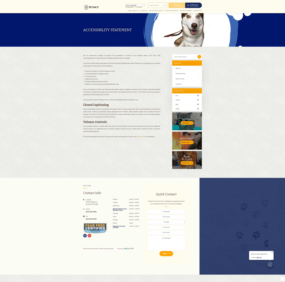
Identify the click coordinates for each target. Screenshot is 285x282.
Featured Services (180, 73)
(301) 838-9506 (178, 6)
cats (177, 95)
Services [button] (144, 10)
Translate (139, 7)
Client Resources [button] (171, 10)
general (178, 100)
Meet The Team (180, 79)
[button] (270, 264)
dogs (177, 104)
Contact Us (197, 10)
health (177, 108)
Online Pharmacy (186, 10)
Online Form (185, 142)
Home (130, 10)
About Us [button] (135, 10)
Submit (164, 253)
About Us (178, 68)
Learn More (185, 123)
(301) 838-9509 (91, 219)
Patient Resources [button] (156, 10)
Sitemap (111, 248)
